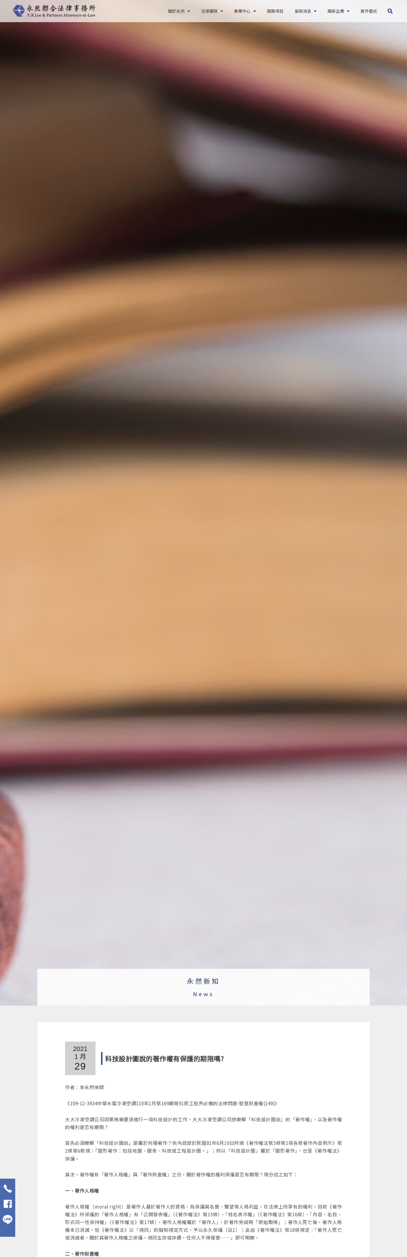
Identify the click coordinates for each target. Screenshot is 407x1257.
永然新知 (203, 981)
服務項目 (275, 11)
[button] (390, 11)
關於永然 (176, 11)
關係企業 (336, 11)
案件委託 (368, 11)
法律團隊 (209, 11)
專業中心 (242, 11)
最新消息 (303, 11)
